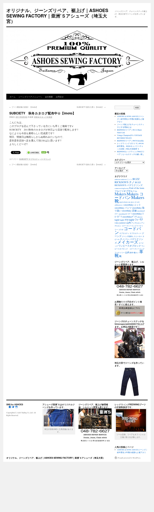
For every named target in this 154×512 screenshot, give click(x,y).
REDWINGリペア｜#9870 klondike (130, 140)
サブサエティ (124, 233)
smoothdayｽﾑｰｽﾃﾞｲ (125, 214)
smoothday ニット (132, 204)
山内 (127, 252)
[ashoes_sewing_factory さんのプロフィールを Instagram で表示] (16, 407)
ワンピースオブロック (129, 245)
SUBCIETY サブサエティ (29, 159)
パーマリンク (45, 159)
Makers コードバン (129, 195)
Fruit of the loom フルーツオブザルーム (129, 189)
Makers (120, 193)
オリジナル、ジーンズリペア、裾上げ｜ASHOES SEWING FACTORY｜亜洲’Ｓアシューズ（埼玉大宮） (57, 15)
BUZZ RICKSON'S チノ (127, 180)
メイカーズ (127, 242)
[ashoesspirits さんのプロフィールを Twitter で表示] (13, 407)
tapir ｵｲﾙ (124, 219)
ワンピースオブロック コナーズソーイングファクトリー (130, 249)
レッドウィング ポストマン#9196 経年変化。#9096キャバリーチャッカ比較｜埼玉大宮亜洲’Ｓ (130, 146)
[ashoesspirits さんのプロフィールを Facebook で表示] (10, 407)
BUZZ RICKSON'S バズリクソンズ (129, 184)
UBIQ (117, 223)
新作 (131, 253)
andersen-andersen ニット (123, 179)
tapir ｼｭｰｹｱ (136, 219)
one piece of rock (133, 202)
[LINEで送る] (33, 152)
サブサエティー (135, 233)
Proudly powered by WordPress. (129, 458)
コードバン (128, 230)
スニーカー (138, 236)
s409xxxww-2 (119, 205)
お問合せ (60, 96)
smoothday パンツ (123, 207)
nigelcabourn (123, 202)
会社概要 (49, 96)
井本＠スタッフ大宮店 (43, 117)
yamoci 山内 (125, 222)
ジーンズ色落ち (127, 236)
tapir (117, 219)
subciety (139, 217)
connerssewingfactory (122, 188)
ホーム (12, 96)
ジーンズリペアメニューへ (30, 96)
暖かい (136, 253)
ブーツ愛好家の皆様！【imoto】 (23, 107)
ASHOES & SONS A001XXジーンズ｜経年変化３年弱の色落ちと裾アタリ (130, 119)
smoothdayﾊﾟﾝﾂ (129, 216)
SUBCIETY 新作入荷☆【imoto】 (91, 107)
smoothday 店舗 (129, 210)
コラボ (120, 229)
